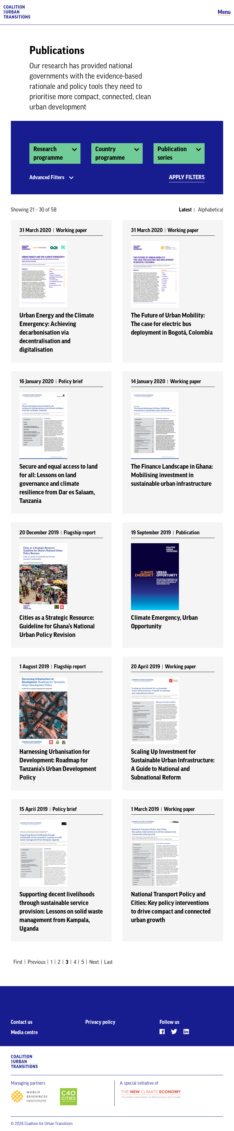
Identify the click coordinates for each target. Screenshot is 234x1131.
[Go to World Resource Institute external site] (35, 1098)
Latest (185, 209)
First (18, 962)
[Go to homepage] (17, 12)
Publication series (172, 153)
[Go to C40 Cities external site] (68, 1097)
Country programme (110, 153)
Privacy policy (100, 1022)
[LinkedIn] (186, 1031)
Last (108, 962)
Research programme (48, 153)
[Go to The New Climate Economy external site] (151, 1094)
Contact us (22, 1022)
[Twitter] (174, 1031)
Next (94, 962)
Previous (36, 962)
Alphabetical (210, 209)
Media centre (24, 1032)
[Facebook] (162, 1031)
